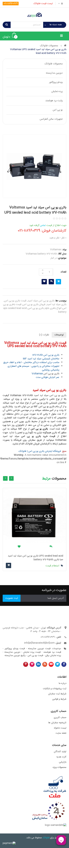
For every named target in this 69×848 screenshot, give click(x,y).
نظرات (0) (44, 335)
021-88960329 (11, 3)
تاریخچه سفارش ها (57, 723)
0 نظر (63, 238)
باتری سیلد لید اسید (56, 304)
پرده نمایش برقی (53, 655)
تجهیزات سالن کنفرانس (51, 119)
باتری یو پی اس (36, 308)
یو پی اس (58, 110)
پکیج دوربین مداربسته (15, 655)
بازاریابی (62, 762)
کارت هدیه (61, 757)
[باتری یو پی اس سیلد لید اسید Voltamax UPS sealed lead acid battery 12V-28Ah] (34, 166)
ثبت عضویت (11, 598)
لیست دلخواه (60, 728)
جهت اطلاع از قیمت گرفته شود (47, 225)
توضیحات (59, 335)
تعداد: (63, 272)
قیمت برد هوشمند (52, 652)
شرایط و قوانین (59, 699)
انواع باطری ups (53, 308)
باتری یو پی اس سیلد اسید (41, 301)
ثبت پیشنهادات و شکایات (54, 689)
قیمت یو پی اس (35, 655)
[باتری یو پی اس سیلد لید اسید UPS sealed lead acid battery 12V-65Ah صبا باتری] (34, 519)
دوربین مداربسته (54, 73)
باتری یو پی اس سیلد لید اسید (50, 395)
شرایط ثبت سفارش (57, 694)
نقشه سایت (61, 733)
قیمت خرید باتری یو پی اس (38, 436)
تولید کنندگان (60, 752)
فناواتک (45, 838)
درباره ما (62, 683)
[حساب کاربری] (61, 3)
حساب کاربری (60, 717)
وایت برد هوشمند (54, 101)
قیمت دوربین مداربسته (39, 649)
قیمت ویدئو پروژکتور (15, 649)
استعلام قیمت (52, 566)
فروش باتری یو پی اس (34, 304)
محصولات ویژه (59, 767)
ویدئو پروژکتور (56, 82)
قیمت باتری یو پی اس (15, 301)
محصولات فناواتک (54, 64)
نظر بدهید (54, 238)
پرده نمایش (57, 91)
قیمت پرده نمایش (32, 652)
